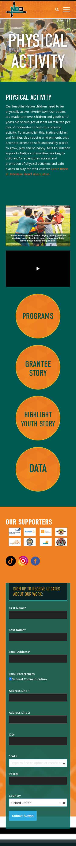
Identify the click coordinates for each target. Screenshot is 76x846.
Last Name (16, 630)
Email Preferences (22, 674)
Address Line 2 (19, 713)
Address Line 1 (19, 691)
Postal (13, 774)
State (13, 756)
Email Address (19, 652)
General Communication (29, 679)
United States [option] (21, 803)
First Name (16, 608)
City (12, 734)
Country (15, 796)
